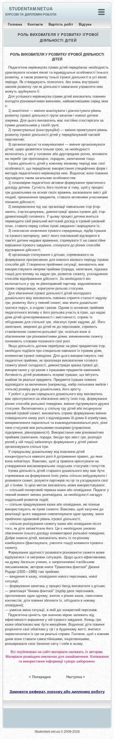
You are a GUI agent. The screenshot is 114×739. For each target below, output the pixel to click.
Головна (15, 24)
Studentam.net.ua (31, 9)
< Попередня (40, 677)
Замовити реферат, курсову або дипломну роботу (57, 691)
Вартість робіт (61, 24)
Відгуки (85, 24)
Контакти (35, 24)
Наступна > (75, 677)
